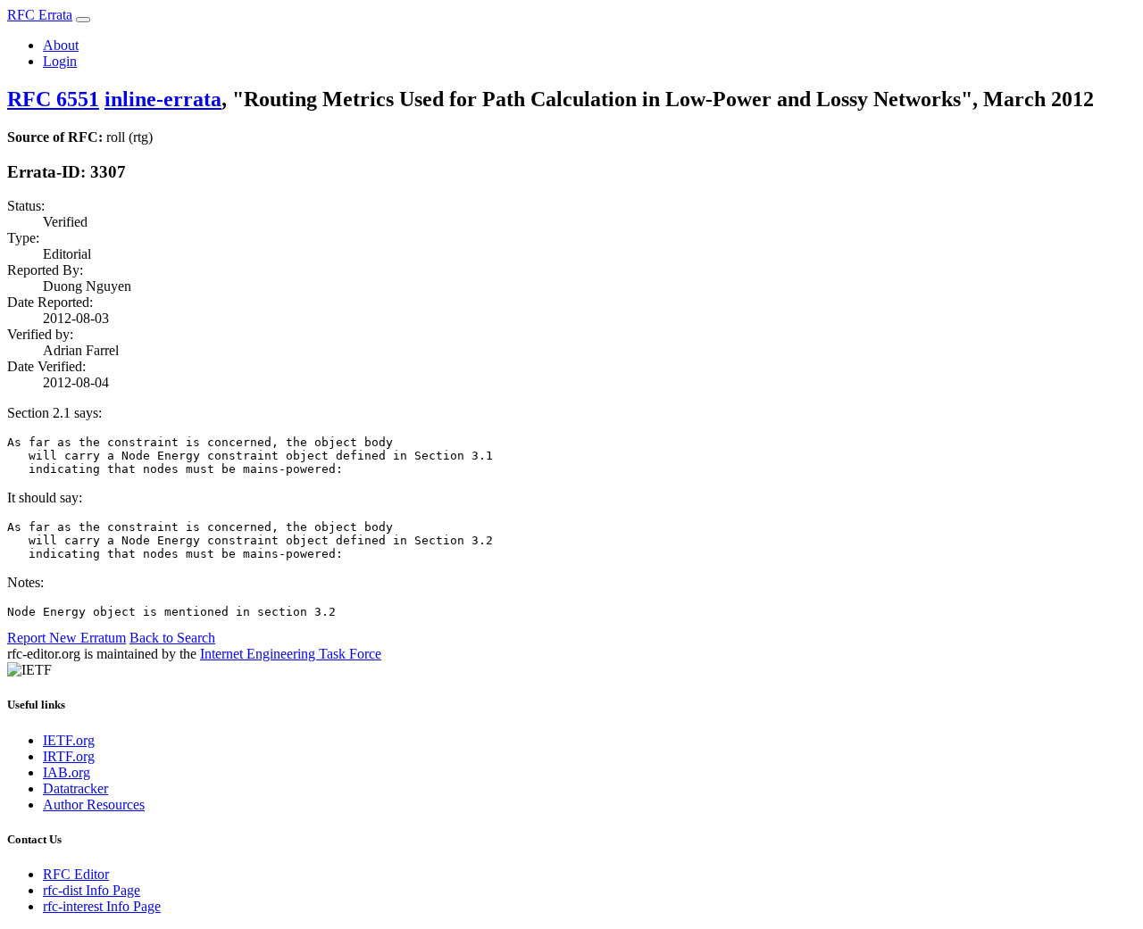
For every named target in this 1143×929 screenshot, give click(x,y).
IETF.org (69, 740)
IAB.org (66, 772)
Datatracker (75, 788)
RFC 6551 (53, 99)
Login (60, 61)
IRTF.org (69, 756)
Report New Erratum (66, 637)
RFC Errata (39, 14)
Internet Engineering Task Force (290, 653)
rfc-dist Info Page (91, 890)
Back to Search (172, 637)
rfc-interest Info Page (102, 906)
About (61, 45)
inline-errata (162, 99)
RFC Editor (76, 874)
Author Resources (94, 804)
